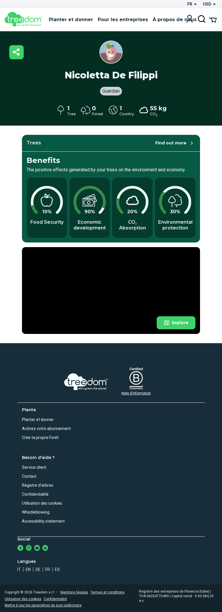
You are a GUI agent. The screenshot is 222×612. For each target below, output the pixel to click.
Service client (34, 467)
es (57, 569)
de (38, 569)
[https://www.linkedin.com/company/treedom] (45, 548)
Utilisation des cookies (42, 503)
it (19, 569)
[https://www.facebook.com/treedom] (20, 548)
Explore (180, 322)
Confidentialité (35, 494)
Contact (29, 476)
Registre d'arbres (37, 485)
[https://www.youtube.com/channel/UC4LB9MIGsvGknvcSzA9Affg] (37, 548)
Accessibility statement (43, 521)
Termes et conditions (107, 592)
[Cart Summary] (212, 19)
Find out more (170, 143)
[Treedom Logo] (24, 19)
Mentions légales (74, 592)
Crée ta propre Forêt (40, 437)
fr (47, 569)
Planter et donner (38, 419)
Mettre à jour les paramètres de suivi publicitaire (43, 605)
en (28, 569)
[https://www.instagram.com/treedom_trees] (29, 548)
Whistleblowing (35, 512)
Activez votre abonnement (46, 428)
